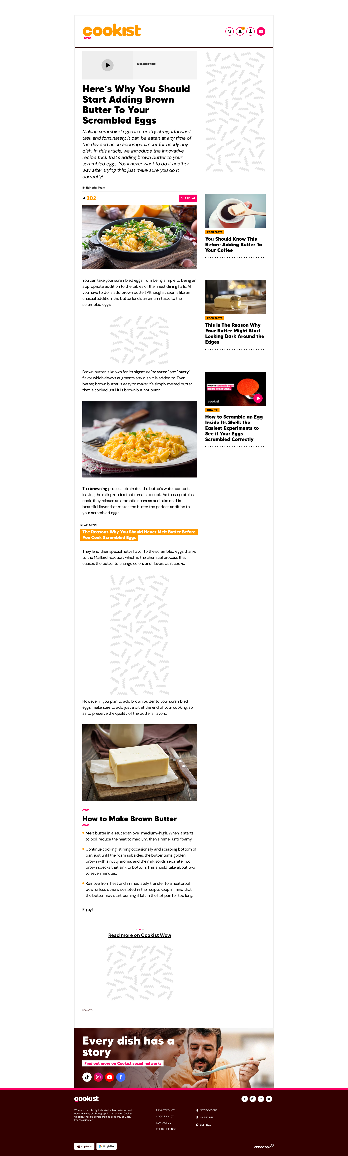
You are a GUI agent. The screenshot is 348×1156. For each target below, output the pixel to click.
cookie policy (165, 1116)
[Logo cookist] (112, 31)
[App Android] (106, 1146)
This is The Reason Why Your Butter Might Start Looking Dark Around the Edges (234, 333)
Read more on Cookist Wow (139, 935)
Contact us (163, 1122)
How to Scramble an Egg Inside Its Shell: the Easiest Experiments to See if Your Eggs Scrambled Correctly (234, 428)
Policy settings (166, 1129)
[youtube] (109, 1077)
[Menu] (261, 31)
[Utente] (250, 31)
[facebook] (120, 1077)
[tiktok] (87, 1077)
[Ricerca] (229, 31)
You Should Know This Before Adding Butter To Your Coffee (233, 244)
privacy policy (165, 1110)
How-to (87, 1010)
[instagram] (98, 1077)
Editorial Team (95, 187)
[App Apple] (84, 1146)
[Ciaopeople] (264, 1146)
